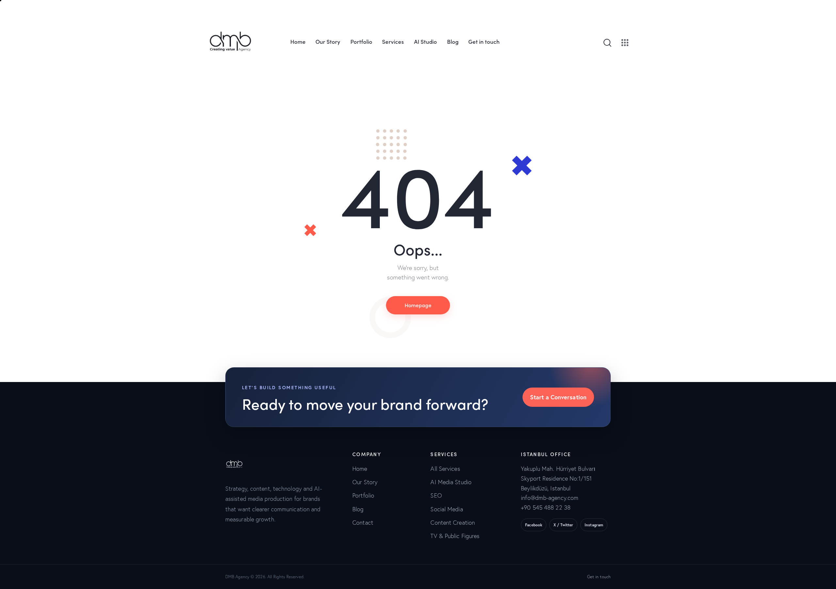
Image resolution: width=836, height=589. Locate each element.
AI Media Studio (451, 482)
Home (359, 468)
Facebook (533, 524)
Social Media (446, 509)
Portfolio (363, 495)
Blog (357, 509)
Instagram (594, 524)
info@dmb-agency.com (549, 497)
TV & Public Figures (454, 536)
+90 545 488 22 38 (546, 507)
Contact (362, 522)
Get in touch (599, 576)
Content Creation (452, 522)
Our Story (365, 482)
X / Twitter (563, 524)
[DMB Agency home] (238, 456)
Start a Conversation (558, 397)
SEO (436, 495)
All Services (445, 468)
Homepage (418, 305)
